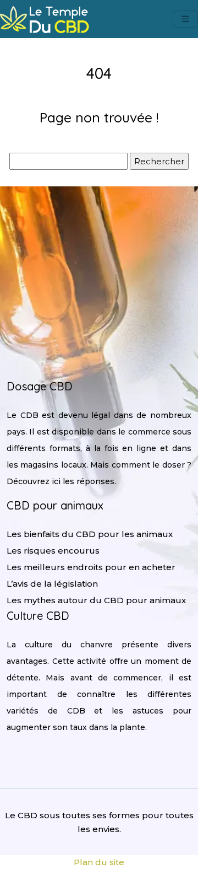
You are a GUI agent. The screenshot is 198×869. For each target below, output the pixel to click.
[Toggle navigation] (185, 19)
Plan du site (99, 862)
